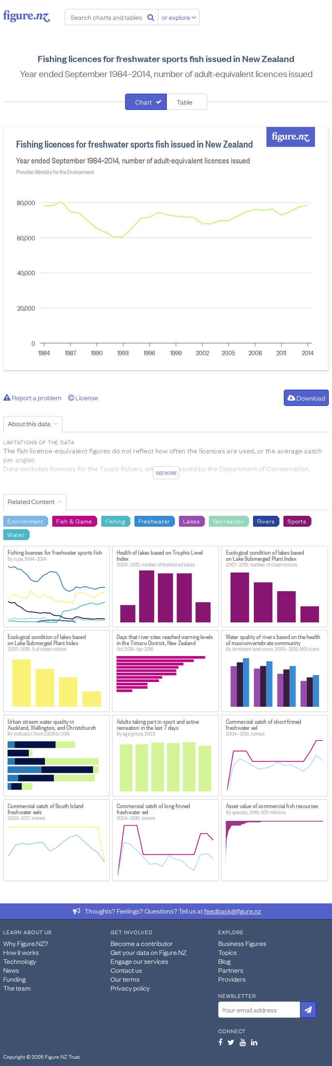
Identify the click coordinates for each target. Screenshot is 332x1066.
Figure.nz (26, 16)
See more (166, 472)
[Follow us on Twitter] (231, 1042)
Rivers (266, 520)
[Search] (151, 17)
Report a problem (36, 397)
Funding (14, 978)
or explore (177, 17)
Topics (227, 952)
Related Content (31, 501)
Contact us (126, 969)
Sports (296, 520)
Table (184, 101)
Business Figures (242, 943)
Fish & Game (74, 520)
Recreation (228, 520)
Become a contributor (142, 943)
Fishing (115, 520)
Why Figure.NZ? (25, 943)
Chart (143, 101)
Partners (230, 969)
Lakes (191, 520)
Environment (25, 520)
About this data (29, 423)
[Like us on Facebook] (220, 1042)
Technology (19, 961)
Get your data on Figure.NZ (149, 952)
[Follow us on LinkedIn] (254, 1042)
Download (310, 397)
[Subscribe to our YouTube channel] (243, 1042)
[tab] (146, 102)
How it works (21, 952)
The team (17, 987)
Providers (232, 978)
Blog (224, 961)
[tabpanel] (166, 248)
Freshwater (154, 520)
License (86, 397)
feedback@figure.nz (232, 910)
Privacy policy (130, 987)
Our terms (125, 978)
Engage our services (139, 961)
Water (16, 534)
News (11, 969)
